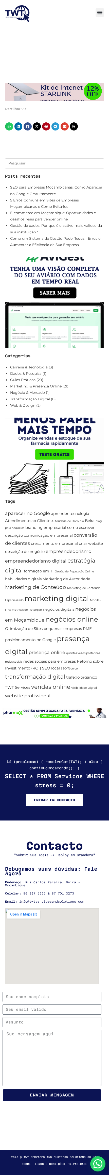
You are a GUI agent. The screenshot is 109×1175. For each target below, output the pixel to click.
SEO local (51, 668)
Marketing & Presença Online (36, 386)
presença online (47, 652)
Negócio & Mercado (27, 392)
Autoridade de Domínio (67, 521)
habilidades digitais (23, 579)
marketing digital (57, 598)
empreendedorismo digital (35, 561)
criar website (91, 543)
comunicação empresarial (48, 535)
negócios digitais (58, 609)
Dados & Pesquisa (26, 373)
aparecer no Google (27, 513)
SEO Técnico (69, 668)
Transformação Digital (30, 399)
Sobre (26, 1164)
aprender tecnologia (70, 513)
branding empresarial (45, 527)
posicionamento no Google (30, 640)
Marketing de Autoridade (66, 579)
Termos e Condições (49, 1164)
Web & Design (22, 405)
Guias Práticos (22, 380)
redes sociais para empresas (49, 661)
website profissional (27, 695)
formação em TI (39, 571)
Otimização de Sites (24, 628)
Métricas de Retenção (27, 609)
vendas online (50, 686)
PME (87, 628)
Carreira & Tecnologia (29, 367)
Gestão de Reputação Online (74, 571)
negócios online (71, 619)
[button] (100, 12)
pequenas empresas (63, 628)
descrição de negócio (25, 551)
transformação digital (35, 676)
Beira (90, 520)
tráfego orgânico (81, 677)
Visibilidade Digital (84, 687)
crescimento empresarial (54, 543)
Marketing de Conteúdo (35, 587)
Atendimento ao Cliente (27, 520)
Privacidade (77, 1164)
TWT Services (17, 687)
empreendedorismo (68, 551)
